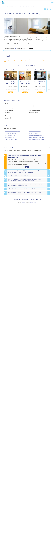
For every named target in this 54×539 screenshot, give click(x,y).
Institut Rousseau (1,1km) (35, 131)
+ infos (10, 92)
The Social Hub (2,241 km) (40, 82)
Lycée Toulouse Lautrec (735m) (36, 137)
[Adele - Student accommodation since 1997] (3, 2)
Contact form (32, 202)
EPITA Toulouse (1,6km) (10, 133)
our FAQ (23, 202)
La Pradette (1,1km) (33, 133)
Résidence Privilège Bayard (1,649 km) (25, 82)
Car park (7, 118)
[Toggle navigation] (52, 2)
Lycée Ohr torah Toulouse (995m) (37, 135)
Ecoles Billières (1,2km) (10, 137)
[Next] (48, 26)
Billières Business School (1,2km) (12, 131)
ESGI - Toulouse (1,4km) (10, 135)
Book (27, 167)
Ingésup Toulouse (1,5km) (11, 139)
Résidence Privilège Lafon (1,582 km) (10, 82)
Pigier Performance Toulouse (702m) (37, 139)
